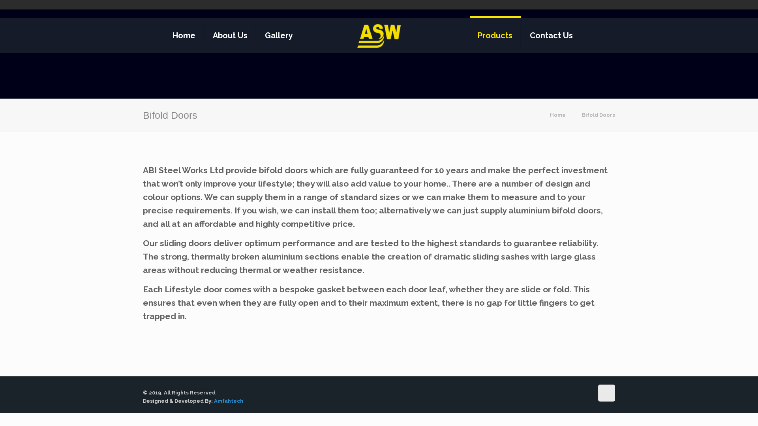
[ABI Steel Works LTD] (379, 35)
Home (558, 115)
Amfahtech (228, 401)
